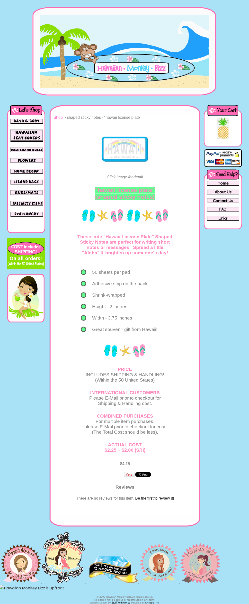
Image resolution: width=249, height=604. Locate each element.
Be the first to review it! (154, 498)
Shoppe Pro (152, 602)
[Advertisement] (25, 400)
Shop (58, 117)
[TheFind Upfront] (32, 588)
